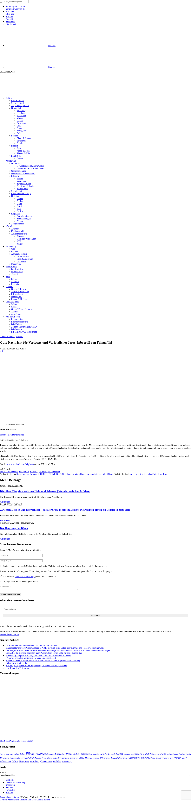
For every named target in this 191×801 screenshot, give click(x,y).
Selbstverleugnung (163, 757)
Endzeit (76, 753)
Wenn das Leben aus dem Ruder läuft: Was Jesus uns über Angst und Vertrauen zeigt (43, 660)
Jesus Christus (48, 757)
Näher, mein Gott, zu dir (16, 663)
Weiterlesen (5, 502)
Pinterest (20, 435)
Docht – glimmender (9, 471)
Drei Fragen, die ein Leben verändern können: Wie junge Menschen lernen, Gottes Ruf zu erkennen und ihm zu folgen (58, 650)
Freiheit (105, 753)
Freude (112, 753)
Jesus (38, 757)
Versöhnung (35, 761)
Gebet (119, 753)
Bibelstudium (49, 753)
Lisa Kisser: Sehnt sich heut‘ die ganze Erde (147, 474)
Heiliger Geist (185, 753)
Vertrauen (46, 761)
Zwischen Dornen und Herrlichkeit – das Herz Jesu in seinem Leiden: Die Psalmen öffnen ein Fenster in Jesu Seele (65, 509)
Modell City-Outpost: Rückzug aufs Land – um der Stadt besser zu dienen (38, 655)
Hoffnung (30, 757)
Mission (96, 757)
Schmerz (33, 471)
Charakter (60, 753)
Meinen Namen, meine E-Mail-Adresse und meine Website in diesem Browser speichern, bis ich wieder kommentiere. (55, 566)
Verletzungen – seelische (49, 471)
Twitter (12, 435)
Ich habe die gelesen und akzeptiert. (29, 576)
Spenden (9, 792)
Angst (2, 753)
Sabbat (144, 757)
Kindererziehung (61, 757)
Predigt (114, 757)
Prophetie (122, 757)
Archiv (3, 772)
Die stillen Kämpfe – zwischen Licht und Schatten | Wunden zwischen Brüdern (45, 491)
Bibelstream (34, 753)
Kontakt (9, 787)
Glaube (147, 753)
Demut (69, 753)
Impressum (10, 785)
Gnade (162, 753)
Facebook (4, 435)
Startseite (10, 780)
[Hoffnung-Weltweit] (62, 93)
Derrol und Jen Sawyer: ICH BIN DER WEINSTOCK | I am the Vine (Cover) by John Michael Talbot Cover (65, 474)
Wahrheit (57, 761)
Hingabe (21, 757)
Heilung (13, 757)
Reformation (134, 757)
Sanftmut (151, 757)
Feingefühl (24, 471)
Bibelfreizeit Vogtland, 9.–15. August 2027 (16, 741)
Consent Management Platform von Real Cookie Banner (25, 799)
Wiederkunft (67, 761)
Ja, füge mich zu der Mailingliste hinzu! (20, 581)
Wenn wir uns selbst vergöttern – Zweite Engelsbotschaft (31, 658)
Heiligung (4, 757)
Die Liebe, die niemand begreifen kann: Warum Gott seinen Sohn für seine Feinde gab (44, 653)
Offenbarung (105, 757)
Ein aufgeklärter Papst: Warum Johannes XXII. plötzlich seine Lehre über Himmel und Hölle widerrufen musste (55, 648)
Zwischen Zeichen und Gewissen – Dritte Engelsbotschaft (31, 645)
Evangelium (95, 753)
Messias (19, 336)
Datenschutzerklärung (25, 576)
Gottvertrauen (172, 753)
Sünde (15, 761)
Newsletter (10, 790)
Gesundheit (136, 753)
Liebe (81, 757)
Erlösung (85, 753)
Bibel (22, 753)
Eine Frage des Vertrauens (17, 668)
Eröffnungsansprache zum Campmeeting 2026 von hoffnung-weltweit (36, 665)
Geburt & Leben (7, 336)
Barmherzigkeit (12, 753)
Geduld (127, 753)
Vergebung (24, 761)
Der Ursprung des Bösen (14, 528)
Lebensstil (74, 757)
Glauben (155, 753)
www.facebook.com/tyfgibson (20, 464)
